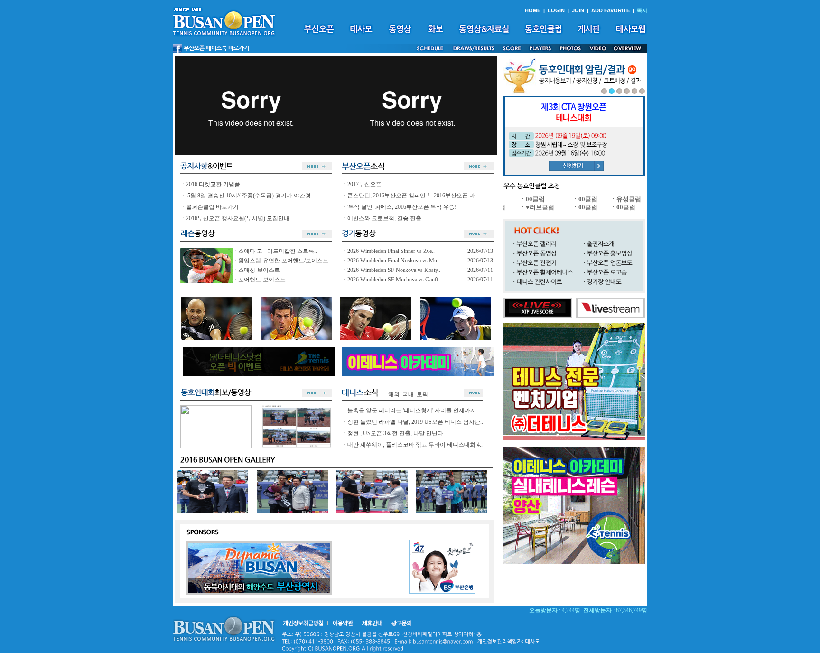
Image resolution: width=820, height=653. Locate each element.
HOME (532, 10)
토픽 (422, 394)
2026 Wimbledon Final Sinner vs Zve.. (391, 251)
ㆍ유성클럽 (616, 199)
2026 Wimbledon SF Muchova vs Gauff (392, 279)
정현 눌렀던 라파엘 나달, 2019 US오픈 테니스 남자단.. (415, 422)
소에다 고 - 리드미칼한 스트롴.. (277, 251)
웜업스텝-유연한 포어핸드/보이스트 (283, 260)
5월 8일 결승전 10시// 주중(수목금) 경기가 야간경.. (250, 195)
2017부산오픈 (364, 184)
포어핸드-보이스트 (262, 279)
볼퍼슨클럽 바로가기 (212, 207)
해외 (394, 394)
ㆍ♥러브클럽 (527, 207)
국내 (408, 394)
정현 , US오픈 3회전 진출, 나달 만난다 (395, 433)
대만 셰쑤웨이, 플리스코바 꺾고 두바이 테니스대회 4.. (415, 444)
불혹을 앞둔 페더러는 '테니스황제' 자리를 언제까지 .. (413, 410)
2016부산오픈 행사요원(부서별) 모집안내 (237, 218)
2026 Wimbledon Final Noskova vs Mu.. (393, 260)
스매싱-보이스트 (259, 270)
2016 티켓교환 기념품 (213, 184)
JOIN (578, 10)
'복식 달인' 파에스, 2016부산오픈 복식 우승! (402, 207)
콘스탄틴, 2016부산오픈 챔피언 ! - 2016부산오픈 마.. (412, 195)
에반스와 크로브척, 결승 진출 (384, 218)
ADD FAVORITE (610, 10)
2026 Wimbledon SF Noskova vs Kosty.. (393, 270)
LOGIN (556, 10)
